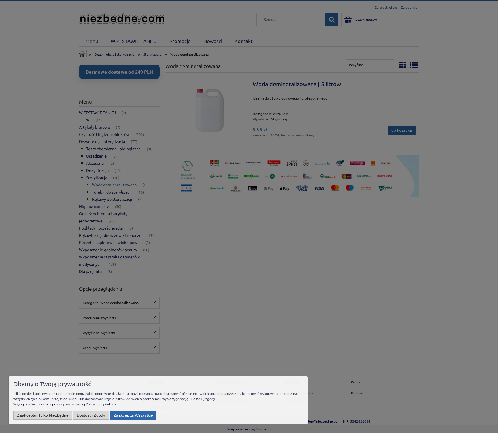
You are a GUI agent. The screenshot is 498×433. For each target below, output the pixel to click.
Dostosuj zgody (91, 415)
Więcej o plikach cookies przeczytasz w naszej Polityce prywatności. (66, 404)
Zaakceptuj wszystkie (133, 415)
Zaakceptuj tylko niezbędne (43, 415)
